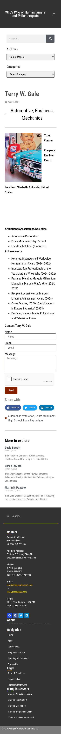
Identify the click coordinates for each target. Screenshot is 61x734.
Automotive (22, 110)
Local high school (33, 420)
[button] (54, 14)
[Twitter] (20, 615)
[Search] (50, 39)
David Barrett (12, 447)
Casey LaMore (13, 466)
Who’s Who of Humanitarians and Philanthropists (25, 14)
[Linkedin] (26, 615)
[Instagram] (9, 615)
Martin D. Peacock (15, 487)
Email (8, 343)
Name (8, 331)
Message (10, 354)
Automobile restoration (21, 416)
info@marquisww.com (17, 592)
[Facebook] (15, 615)
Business (44, 110)
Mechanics (32, 118)
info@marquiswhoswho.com (20, 585)
